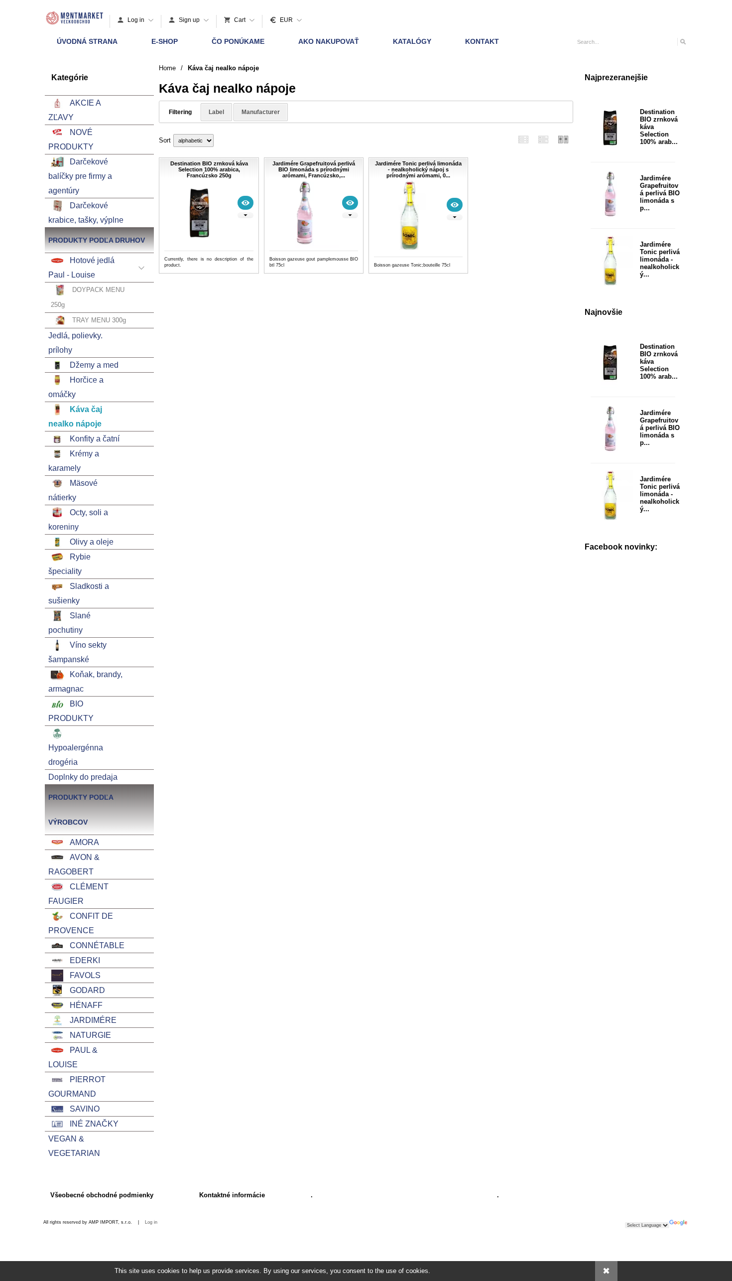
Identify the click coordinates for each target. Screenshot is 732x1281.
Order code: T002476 (314, 265)
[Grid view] (543, 139)
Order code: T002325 (418, 265)
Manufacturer (261, 112)
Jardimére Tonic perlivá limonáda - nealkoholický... (660, 259)
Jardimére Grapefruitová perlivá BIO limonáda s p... (660, 193)
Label (216, 112)
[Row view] (523, 139)
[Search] (682, 41)
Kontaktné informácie (232, 1195)
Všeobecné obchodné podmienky (101, 1195)
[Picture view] (563, 139)
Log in (151, 1222)
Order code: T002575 (209, 265)
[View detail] (245, 203)
